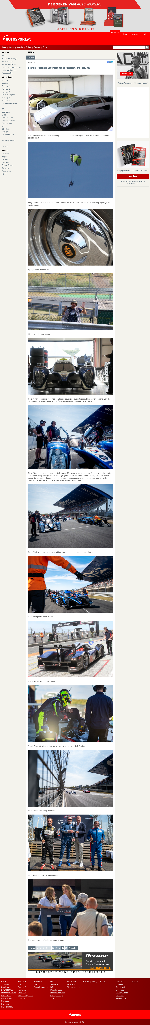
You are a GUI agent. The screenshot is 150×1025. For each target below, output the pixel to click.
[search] (147, 47)
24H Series (6, 129)
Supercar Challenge (9, 59)
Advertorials (6, 171)
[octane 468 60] (70, 963)
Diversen (5, 154)
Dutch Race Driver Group (11, 67)
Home (4, 47)
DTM (4, 115)
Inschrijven (133, 176)
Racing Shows (7, 165)
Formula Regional (8, 95)
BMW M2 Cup (7, 61)
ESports (5, 157)
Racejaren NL (7, 73)
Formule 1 (6, 80)
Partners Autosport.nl (125, 83)
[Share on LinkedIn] (112, 62)
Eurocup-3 (6, 98)
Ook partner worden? (140, 83)
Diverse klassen (8, 135)
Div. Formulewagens (10, 103)
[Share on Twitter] (110, 62)
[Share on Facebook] (108, 62)
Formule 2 (6, 86)
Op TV (4, 174)
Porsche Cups (7, 118)
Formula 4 (6, 100)
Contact (45, 47)
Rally (145, 34)
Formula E (6, 89)
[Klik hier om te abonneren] (133, 155)
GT (3, 109)
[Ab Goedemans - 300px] (133, 65)
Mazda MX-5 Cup (8, 64)
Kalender (20, 47)
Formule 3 (6, 92)
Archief (28, 47)
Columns (5, 168)
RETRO (5, 146)
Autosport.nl (115, 32)
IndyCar (5, 83)
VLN (3, 126)
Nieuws (11, 47)
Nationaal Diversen (9, 70)
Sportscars (6, 112)
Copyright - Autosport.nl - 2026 (75, 1022)
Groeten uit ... (7, 159)
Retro (125, 34)
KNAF (4, 56)
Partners (37, 47)
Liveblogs (5, 162)
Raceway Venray (8, 140)
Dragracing (135, 34)
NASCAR (5, 132)
